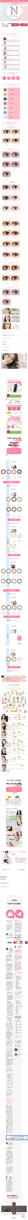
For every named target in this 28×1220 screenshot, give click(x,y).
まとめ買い (23, 24)
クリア (11, 117)
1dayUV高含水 (10, 48)
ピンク (11, 103)
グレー (11, 112)
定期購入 (15, 24)
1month (8, 63)
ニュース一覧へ (21, 869)
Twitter (14, 1213)
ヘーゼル (12, 94)
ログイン (24, 1)
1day (8, 53)
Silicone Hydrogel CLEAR (12, 67)
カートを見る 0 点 (17, 1)
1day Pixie (9, 44)
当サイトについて (14, 332)
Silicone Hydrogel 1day (12, 39)
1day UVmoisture (10, 58)
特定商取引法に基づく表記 (14, 335)
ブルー (11, 108)
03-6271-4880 (9, 1)
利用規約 (14, 344)
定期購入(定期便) (11, 482)
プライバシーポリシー (14, 338)
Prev (3, 361)
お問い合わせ (14, 350)
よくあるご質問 (5, 26)
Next (24, 361)
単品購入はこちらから (11, 485)
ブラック (12, 98)
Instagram (14, 1204)
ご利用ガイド (14, 341)
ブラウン (12, 89)
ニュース (5, 886)
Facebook (14, 1208)
